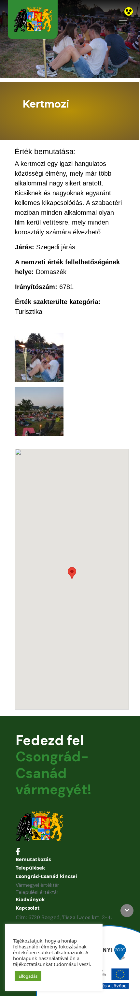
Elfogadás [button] (28, 976)
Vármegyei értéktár (37, 885)
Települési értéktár (37, 892)
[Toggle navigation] (123, 20)
